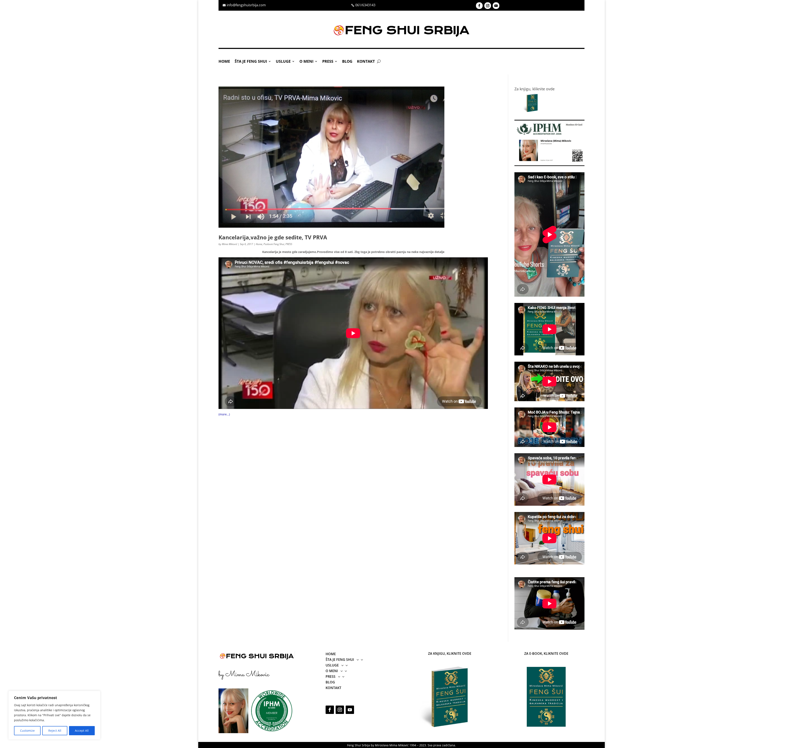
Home (224, 62)
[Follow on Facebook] (479, 5)
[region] (54, 715)
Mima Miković (229, 244)
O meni (306, 62)
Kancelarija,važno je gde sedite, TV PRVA (273, 237)
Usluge (283, 62)
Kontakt (366, 62)
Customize (27, 731)
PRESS (327, 62)
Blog (347, 62)
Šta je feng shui (251, 62)
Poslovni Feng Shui (273, 244)
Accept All (82, 731)
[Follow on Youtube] (496, 5)
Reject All (54, 731)
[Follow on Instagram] (487, 5)
